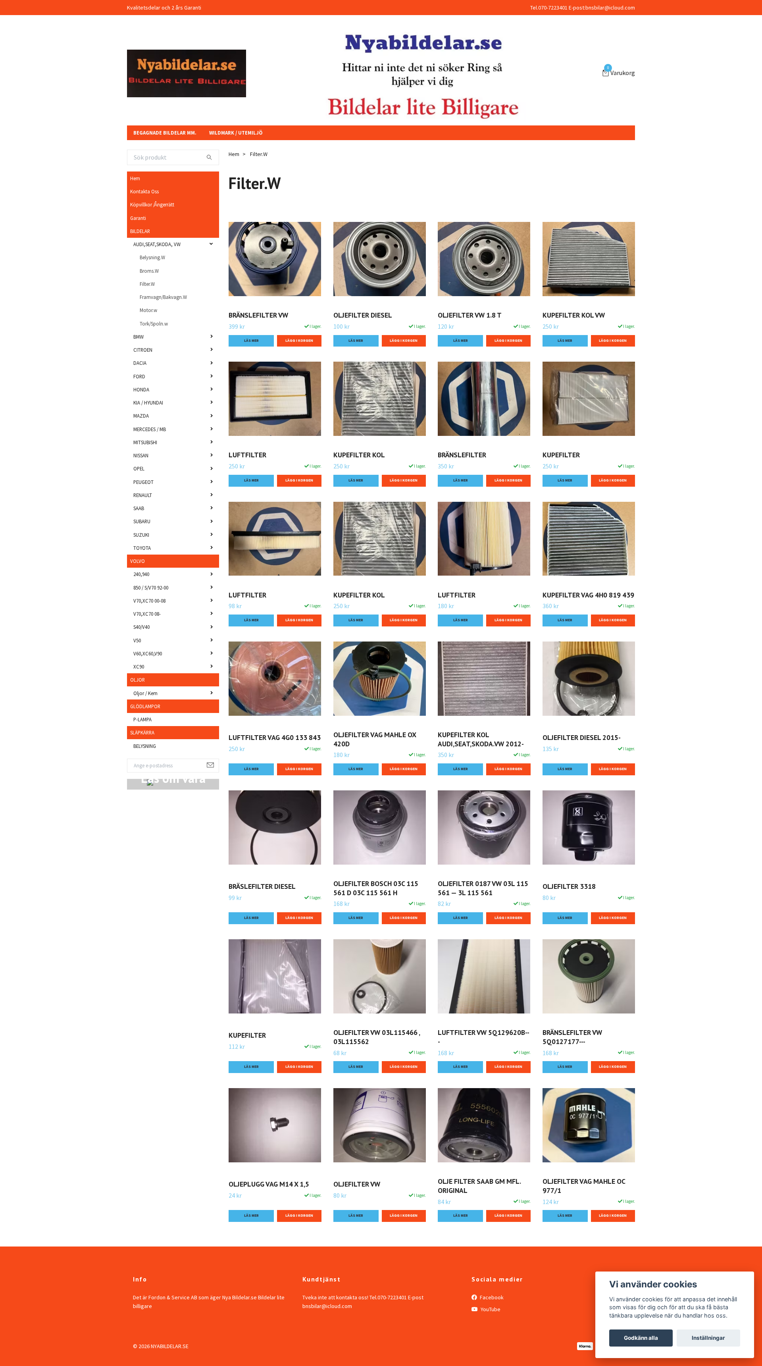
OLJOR (137, 704)
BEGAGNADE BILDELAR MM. (164, 157)
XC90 (138, 691)
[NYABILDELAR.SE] (266, 80)
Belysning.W (152, 282)
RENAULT (142, 519)
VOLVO (137, 585)
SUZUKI (141, 559)
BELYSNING (144, 770)
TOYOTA (142, 572)
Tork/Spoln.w (154, 348)
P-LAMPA (142, 744)
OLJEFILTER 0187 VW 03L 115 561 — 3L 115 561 (483, 913)
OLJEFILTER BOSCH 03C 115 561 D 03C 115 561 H (375, 913)
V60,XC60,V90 (147, 678)
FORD (139, 401)
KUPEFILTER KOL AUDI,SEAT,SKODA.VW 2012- (481, 764)
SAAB (138, 533)
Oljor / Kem (145, 718)
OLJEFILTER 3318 (569, 911)
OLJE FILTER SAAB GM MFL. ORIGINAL (479, 1210)
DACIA (139, 388)
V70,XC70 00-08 (149, 625)
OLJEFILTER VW (356, 1209)
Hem (135, 203)
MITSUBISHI (145, 467)
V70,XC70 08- (147, 638)
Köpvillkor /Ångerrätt (152, 229)
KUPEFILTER (561, 479)
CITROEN (142, 374)
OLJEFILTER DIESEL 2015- (582, 762)
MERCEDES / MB (149, 454)
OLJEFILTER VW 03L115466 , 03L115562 (376, 1061)
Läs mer (251, 365)
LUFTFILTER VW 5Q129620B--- (483, 1061)
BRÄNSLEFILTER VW (258, 340)
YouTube (489, 1333)
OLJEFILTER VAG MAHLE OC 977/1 (584, 1210)
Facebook (491, 1322)
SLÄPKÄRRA (142, 757)
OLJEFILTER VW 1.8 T (470, 340)
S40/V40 (141, 652)
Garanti (138, 242)
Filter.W (147, 308)
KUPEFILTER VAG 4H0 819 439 (588, 619)
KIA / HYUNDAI (148, 427)
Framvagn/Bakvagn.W (163, 321)
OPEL (138, 493)
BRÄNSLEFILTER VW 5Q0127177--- (572, 1061)
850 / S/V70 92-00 (150, 612)
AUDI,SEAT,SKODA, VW (157, 269)
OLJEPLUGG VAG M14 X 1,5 (269, 1209)
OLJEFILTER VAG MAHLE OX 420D (374, 764)
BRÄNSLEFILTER (462, 479)
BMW (138, 361)
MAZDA (141, 440)
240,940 (141, 599)
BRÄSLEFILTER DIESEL (262, 911)
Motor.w (148, 335)
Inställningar (708, 1338)
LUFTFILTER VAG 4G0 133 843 (275, 762)
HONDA (141, 414)
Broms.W (149, 295)
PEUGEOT (143, 506)
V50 (137, 665)
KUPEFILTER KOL (359, 479)
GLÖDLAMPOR (145, 731)
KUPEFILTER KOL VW (574, 340)
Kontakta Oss (144, 216)
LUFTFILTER (247, 479)
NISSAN (140, 480)
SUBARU (141, 546)
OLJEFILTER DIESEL (362, 340)
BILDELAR (140, 255)
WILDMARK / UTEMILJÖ (236, 157)
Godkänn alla (641, 1338)
